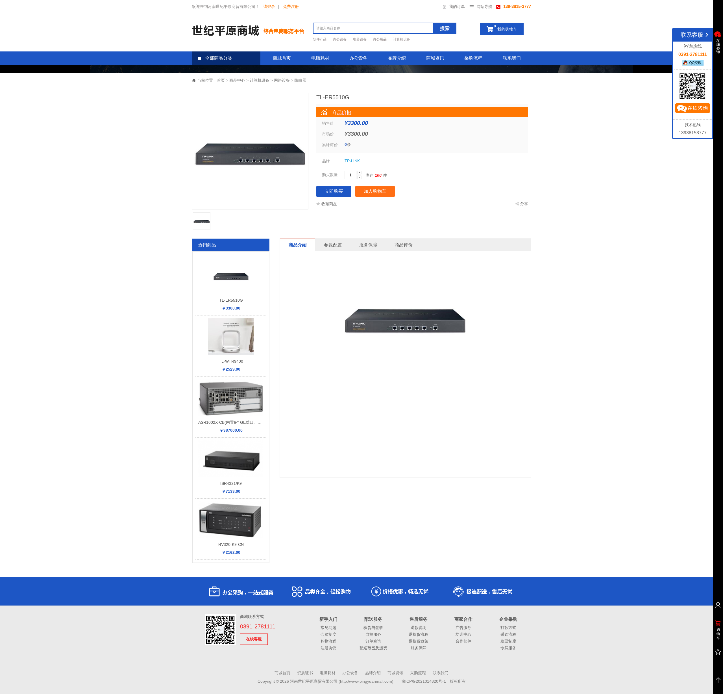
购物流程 (328, 641)
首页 (221, 80)
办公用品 (380, 39)
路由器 (300, 80)
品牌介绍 (397, 58)
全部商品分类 (218, 58)
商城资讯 (435, 58)
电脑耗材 (320, 58)
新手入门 (328, 619)
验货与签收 (373, 627)
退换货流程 (418, 634)
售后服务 (419, 619)
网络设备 (282, 80)
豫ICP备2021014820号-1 (423, 681)
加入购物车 (375, 191)
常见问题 (328, 627)
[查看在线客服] (717, 43)
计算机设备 (401, 39)
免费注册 (291, 6)
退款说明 (418, 627)
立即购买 (334, 191)
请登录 (269, 6)
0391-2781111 (257, 626)
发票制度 (508, 641)
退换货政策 (418, 641)
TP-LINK (352, 161)
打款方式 (508, 627)
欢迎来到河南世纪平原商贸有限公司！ (225, 6)
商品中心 (237, 80)
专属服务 (508, 648)
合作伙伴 (463, 641)
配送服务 (373, 619)
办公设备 (340, 39)
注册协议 (328, 648)
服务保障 (418, 648)
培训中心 (463, 634)
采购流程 (473, 58)
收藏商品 (329, 204)
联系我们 (512, 58)
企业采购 (508, 619)
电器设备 (360, 39)
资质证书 (305, 673)
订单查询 (373, 641)
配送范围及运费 (373, 648)
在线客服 (254, 639)
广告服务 (463, 627)
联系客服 (692, 35)
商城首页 (282, 58)
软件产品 (320, 39)
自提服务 (373, 634)
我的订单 (457, 6)
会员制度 (328, 634)
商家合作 (463, 619)
